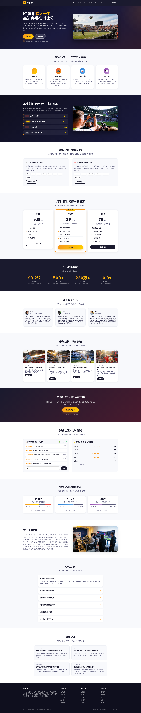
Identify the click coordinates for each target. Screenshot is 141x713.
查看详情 (76, 377)
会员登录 (83, 694)
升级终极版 (103, 247)
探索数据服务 (80, 182)
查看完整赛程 (31, 182)
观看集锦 (52, 378)
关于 (107, 2)
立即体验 (28, 36)
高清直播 (62, 692)
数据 (85, 2)
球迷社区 (62, 700)
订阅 (90, 2)
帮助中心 (83, 697)
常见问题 (114, 2)
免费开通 (38, 244)
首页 (74, 2)
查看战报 (28, 375)
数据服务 (62, 694)
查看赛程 (40, 36)
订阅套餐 (62, 697)
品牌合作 (103, 692)
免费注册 (83, 692)
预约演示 (103, 702)
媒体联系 (103, 700)
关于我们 (83, 700)
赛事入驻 (103, 694)
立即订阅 (70, 247)
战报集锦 (62, 702)
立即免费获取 (70, 410)
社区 (96, 2)
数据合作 (103, 697)
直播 (79, 2)
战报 (102, 2)
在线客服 (83, 702)
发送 (64, 468)
